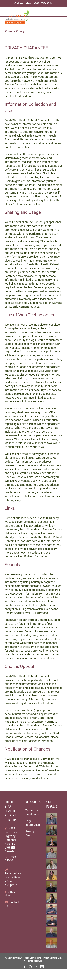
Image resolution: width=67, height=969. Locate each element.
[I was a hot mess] (51, 909)
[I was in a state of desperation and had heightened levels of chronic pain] (51, 864)
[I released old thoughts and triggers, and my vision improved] (51, 931)
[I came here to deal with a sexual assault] (51, 818)
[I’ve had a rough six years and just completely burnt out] (51, 852)
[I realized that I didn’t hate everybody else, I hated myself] (51, 886)
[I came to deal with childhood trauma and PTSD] (51, 875)
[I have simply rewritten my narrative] (51, 943)
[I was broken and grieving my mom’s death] (51, 841)
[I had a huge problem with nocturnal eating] (51, 920)
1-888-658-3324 (42, 3)
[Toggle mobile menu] (60, 12)
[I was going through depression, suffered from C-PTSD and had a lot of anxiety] (51, 830)
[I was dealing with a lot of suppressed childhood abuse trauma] (51, 897)
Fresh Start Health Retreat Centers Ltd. (42, 958)
